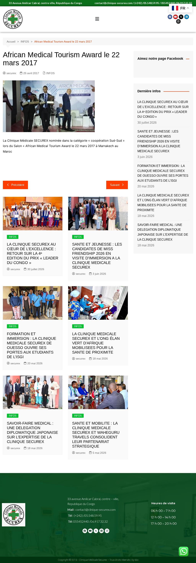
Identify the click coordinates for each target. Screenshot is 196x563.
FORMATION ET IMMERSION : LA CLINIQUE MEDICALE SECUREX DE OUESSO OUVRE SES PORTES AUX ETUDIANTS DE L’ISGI (162, 173)
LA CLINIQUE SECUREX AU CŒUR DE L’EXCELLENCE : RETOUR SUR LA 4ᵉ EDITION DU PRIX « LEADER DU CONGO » (32, 253)
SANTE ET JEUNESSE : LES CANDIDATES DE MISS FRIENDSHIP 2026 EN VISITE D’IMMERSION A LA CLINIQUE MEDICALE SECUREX (158, 141)
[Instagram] (178, 21)
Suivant (114, 184)
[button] (97, 19)
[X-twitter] (181, 17)
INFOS (50, 73)
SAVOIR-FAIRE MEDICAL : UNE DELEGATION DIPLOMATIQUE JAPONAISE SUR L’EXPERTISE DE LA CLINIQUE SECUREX (32, 432)
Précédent (17, 184)
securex (11, 73)
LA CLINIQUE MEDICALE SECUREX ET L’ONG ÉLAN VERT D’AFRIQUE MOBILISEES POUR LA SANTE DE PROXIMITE (96, 343)
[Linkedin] (186, 17)
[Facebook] (170, 17)
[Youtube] (175, 17)
